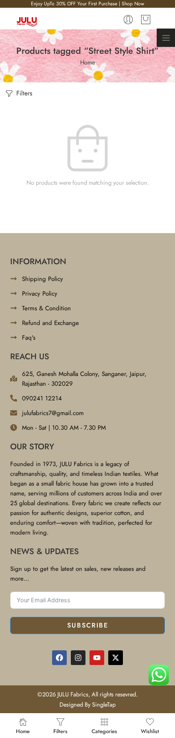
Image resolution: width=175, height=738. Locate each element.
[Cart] (145, 19)
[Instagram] (78, 657)
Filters (23, 93)
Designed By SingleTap (87, 704)
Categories (104, 730)
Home (87, 62)
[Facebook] (59, 657)
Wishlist (150, 730)
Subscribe (87, 625)
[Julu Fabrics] (27, 21)
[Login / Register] (128, 19)
